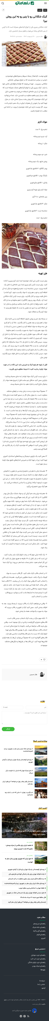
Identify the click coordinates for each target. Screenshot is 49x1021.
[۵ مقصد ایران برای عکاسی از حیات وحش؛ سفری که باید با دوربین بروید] (41, 846)
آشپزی (39, 10)
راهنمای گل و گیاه (39, 931)
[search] (3, 3)
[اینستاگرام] (24, 1016)
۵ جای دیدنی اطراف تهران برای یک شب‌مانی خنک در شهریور (26, 893)
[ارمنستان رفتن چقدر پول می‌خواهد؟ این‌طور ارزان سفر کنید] (41, 782)
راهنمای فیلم (41, 934)
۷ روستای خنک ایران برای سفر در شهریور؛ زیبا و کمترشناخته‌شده (18, 750)
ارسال (8, 729)
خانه (45, 10)
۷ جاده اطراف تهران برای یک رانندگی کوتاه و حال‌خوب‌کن (27, 874)
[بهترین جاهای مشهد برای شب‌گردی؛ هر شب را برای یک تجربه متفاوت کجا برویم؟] (24, 825)
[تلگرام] (20, 1016)
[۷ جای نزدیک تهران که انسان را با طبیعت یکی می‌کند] (41, 771)
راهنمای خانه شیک (38, 927)
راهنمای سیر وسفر (39, 924)
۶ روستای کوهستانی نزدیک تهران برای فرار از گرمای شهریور (17, 761)
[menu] (45, 3)
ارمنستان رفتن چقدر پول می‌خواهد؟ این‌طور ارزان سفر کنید (18, 782)
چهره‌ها (43, 970)
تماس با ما (41, 984)
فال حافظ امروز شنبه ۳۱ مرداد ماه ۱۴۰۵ (33, 897)
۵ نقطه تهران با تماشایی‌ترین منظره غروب (32, 888)
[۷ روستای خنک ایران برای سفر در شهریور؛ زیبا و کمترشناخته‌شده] (41, 750)
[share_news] (3, 9)
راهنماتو (16, 1000)
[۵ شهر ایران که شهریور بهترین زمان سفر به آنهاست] (41, 859)
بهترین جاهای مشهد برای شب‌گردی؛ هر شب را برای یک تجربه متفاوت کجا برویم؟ (25, 833)
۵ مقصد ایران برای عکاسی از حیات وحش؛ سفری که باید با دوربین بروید (19, 847)
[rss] (28, 1016)
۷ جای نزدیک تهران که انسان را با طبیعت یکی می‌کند (19, 772)
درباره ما (42, 981)
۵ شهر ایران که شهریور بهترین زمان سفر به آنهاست (19, 860)
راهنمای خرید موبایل (38, 955)
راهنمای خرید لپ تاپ (38, 959)
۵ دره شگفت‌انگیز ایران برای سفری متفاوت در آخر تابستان (27, 879)
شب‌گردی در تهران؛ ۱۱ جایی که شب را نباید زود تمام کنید (19, 793)
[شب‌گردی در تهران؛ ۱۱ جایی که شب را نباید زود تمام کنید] (41, 793)
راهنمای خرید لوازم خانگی (36, 962)
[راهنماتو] (24, 3)
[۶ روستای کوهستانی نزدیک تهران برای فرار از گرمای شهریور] (41, 761)
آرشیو (43, 988)
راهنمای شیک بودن (38, 966)
